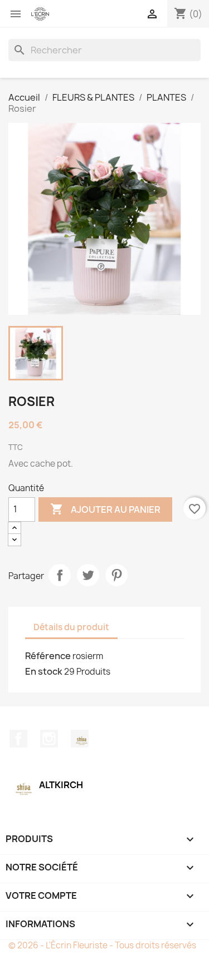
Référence (48, 655)
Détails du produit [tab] (71, 627)
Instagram (49, 739)
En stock (43, 671)
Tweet (88, 575)
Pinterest (116, 575)
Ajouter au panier (105, 509)
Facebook (18, 739)
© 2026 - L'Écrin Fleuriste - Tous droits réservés (102, 945)
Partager (59, 575)
